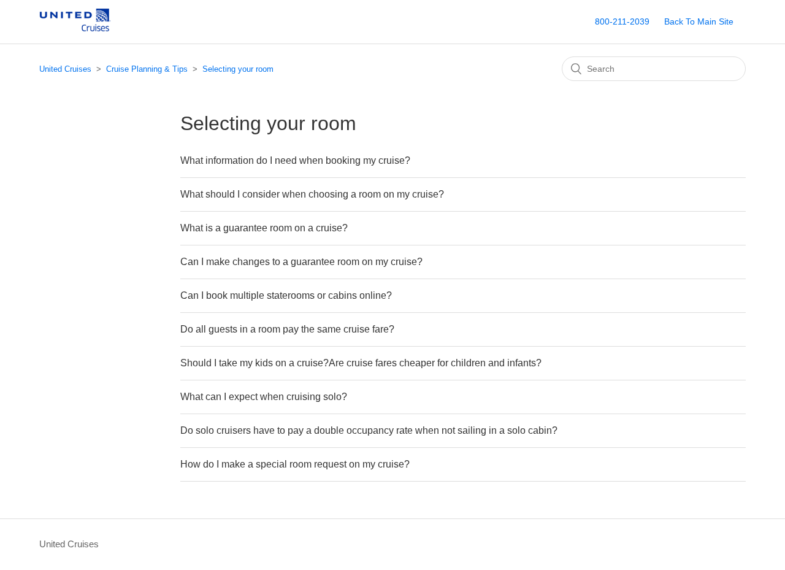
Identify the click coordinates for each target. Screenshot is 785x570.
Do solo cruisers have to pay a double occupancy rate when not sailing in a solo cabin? (368, 430)
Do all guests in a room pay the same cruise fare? (287, 329)
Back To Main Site (698, 21)
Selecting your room (238, 69)
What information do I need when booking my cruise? (295, 160)
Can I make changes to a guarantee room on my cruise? (301, 261)
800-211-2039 (622, 21)
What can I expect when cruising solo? (263, 396)
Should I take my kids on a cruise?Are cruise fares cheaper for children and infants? (361, 363)
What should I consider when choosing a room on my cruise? (312, 194)
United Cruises (65, 69)
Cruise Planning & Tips (147, 69)
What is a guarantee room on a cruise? (264, 228)
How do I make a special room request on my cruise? (295, 464)
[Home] (84, 28)
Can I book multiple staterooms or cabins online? (286, 295)
